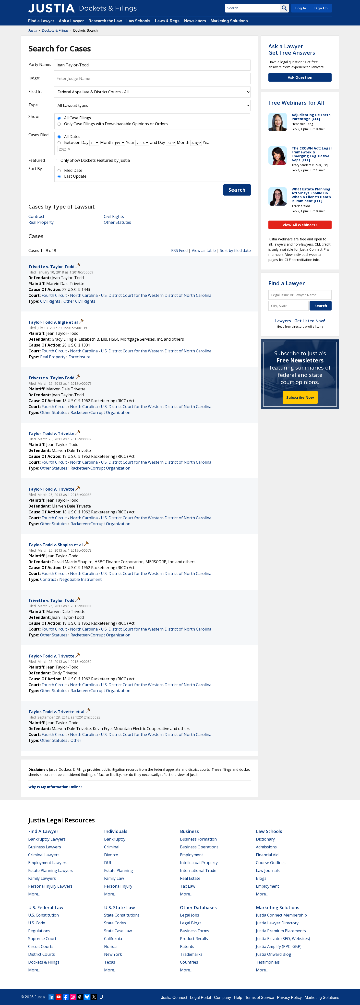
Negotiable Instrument (80, 579)
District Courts (41, 954)
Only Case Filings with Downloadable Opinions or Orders (116, 123)
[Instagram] (73, 997)
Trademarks (191, 954)
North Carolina (84, 295)
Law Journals (268, 870)
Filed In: (35, 91)
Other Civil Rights (79, 301)
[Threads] (80, 997)
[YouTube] (58, 997)
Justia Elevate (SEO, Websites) (283, 938)
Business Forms (194, 930)
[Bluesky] (87, 997)
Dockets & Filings (44, 962)
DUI (107, 862)
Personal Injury (118, 886)
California (113, 938)
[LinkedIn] (51, 997)
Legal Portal (200, 997)
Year (130, 142)
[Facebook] (66, 997)
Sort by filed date (235, 250)
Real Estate (190, 878)
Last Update (75, 176)
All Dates (72, 136)
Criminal (111, 847)
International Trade (198, 870)
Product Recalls (194, 938)
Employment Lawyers (47, 862)
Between (72, 142)
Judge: (34, 78)
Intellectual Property (199, 862)
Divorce (111, 854)
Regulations (39, 930)
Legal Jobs (189, 915)
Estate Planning (118, 870)
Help (238, 997)
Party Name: (39, 64)
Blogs (261, 878)
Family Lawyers (42, 878)
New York (113, 954)
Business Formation (198, 839)
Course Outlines (271, 862)
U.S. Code (36, 923)
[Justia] (51, 8)
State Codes (115, 923)
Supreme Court (42, 938)
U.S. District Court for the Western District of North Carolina (156, 295)
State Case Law (118, 930)
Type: (33, 105)
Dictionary (265, 839)
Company (222, 997)
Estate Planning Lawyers (50, 870)
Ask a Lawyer (72, 21)
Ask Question (300, 77)
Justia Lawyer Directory (277, 923)
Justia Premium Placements (281, 930)
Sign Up (321, 8)
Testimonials (268, 962)
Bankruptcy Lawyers (47, 839)
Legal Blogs (191, 923)
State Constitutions (122, 915)
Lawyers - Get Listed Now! (300, 320)
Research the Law (105, 21)
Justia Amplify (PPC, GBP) (278, 946)
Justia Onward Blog (273, 954)
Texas (109, 962)
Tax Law (187, 886)
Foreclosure (79, 357)
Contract (36, 216)
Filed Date (73, 170)
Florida (110, 946)
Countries (189, 962)
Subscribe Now (300, 397)
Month (106, 142)
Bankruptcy (114, 839)
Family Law (114, 878)
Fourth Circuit (54, 295)
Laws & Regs (167, 21)
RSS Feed (179, 250)
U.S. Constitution (43, 915)
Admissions (266, 847)
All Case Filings (77, 118)
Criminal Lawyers (44, 854)
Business (189, 831)
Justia (40, 997)
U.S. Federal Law (45, 907)
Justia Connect (174, 997)
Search (237, 189)
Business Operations (199, 847)
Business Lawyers (44, 847)
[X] (94, 997)
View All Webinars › (300, 224)
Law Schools (138, 21)
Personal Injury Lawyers (50, 886)
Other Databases (198, 907)
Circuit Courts (40, 946)
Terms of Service (259, 997)
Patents (187, 946)
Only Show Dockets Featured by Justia (95, 160)
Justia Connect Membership (281, 915)
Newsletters (195, 21)
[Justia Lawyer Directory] (101, 997)
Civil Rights (114, 216)
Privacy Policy (289, 997)
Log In (300, 8)
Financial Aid (267, 854)
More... (34, 894)
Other (76, 740)
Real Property (41, 222)
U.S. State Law (119, 907)
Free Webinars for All (296, 102)
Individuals (115, 831)
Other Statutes (117, 222)
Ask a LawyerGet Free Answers (291, 49)
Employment (191, 854)
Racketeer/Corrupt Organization (100, 412)
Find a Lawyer (41, 21)
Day (84, 142)
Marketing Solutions (229, 21)
